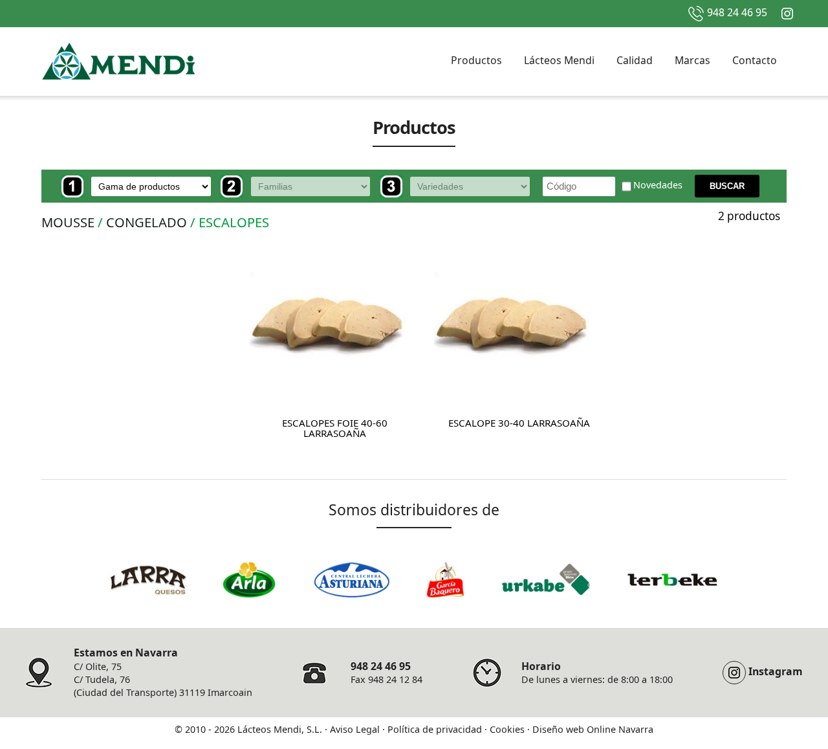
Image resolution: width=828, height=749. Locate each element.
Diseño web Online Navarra (592, 729)
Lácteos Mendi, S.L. (279, 729)
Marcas (692, 60)
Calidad (634, 60)
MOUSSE (67, 222)
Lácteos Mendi (559, 60)
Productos (476, 60)
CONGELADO (146, 222)
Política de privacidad (434, 729)
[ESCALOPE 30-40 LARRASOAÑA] (512, 322)
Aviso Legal (355, 729)
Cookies (507, 729)
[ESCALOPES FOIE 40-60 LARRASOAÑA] (328, 322)
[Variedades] (458, 186)
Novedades (657, 185)
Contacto (754, 60)
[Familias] (299, 186)
